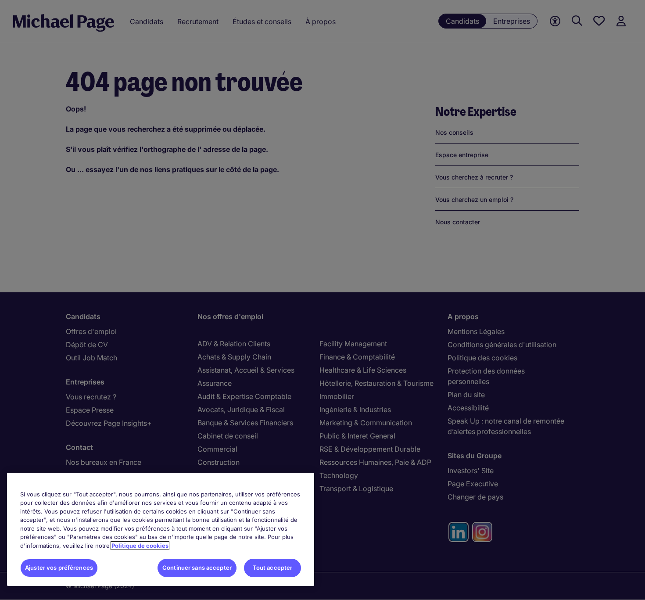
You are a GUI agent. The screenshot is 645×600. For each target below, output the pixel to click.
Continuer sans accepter (197, 567)
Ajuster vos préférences (59, 567)
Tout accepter (273, 567)
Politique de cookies (139, 545)
